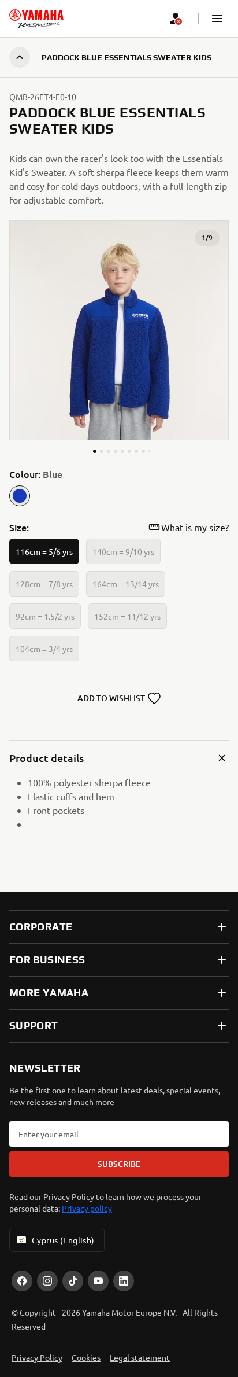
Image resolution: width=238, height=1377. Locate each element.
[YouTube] (98, 1281)
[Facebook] (22, 1281)
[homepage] (36, 18)
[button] (217, 18)
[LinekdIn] (123, 1281)
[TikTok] (72, 1281)
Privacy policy (87, 1208)
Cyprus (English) (63, 1240)
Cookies (86, 1357)
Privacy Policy (37, 1357)
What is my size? (195, 527)
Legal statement (140, 1357)
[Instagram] (47, 1281)
